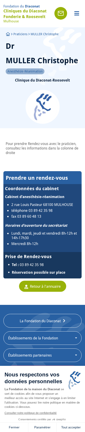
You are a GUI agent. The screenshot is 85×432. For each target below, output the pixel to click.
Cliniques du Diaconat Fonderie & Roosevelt (24, 13)
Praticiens (20, 34)
